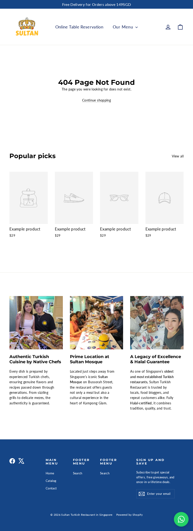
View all (178, 156)
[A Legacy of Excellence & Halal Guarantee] (157, 322)
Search (77, 473)
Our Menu (123, 26)
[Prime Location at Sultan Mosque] (96, 322)
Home (50, 473)
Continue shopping (96, 100)
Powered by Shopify (129, 514)
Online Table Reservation (79, 26)
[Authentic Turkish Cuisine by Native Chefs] (36, 322)
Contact (51, 488)
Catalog (51, 481)
